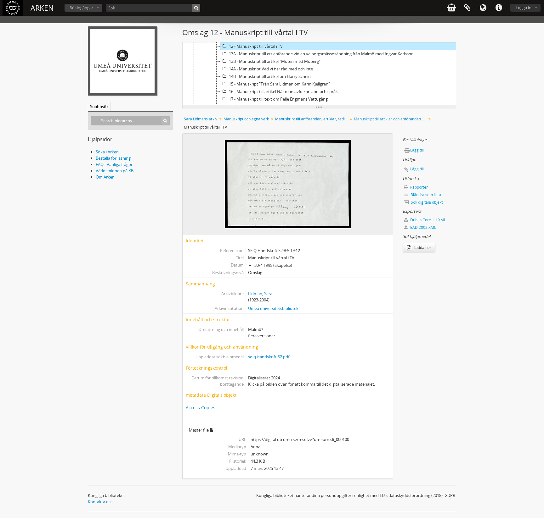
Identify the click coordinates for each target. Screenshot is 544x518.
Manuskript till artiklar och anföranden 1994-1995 (391, 119)
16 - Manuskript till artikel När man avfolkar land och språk (283, 91)
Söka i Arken (107, 152)
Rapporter (418, 187)
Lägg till (417, 150)
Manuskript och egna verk (246, 119)
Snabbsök (99, 106)
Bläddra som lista (425, 194)
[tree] (319, 73)
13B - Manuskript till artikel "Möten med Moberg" (274, 61)
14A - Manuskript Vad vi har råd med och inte (271, 69)
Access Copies (200, 408)
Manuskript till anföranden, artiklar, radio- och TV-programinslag (312, 119)
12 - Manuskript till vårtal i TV (256, 46)
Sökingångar (81, 7)
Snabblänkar (499, 8)
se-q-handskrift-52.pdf (268, 357)
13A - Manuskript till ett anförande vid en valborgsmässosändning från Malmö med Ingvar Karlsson (321, 54)
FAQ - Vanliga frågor (114, 164)
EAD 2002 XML (422, 227)
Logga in (523, 7)
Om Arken (105, 177)
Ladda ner (422, 247)
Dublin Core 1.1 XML (427, 220)
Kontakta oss (100, 501)
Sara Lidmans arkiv (200, 119)
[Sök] (196, 8)
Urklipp (467, 8)
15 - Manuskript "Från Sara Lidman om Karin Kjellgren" (279, 84)
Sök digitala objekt (426, 202)
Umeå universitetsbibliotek (273, 308)
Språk (483, 8)
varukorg (451, 8)
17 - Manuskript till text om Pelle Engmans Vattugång (278, 99)
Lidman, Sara (260, 293)
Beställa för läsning (113, 158)
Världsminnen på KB (114, 171)
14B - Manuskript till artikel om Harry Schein (270, 76)
